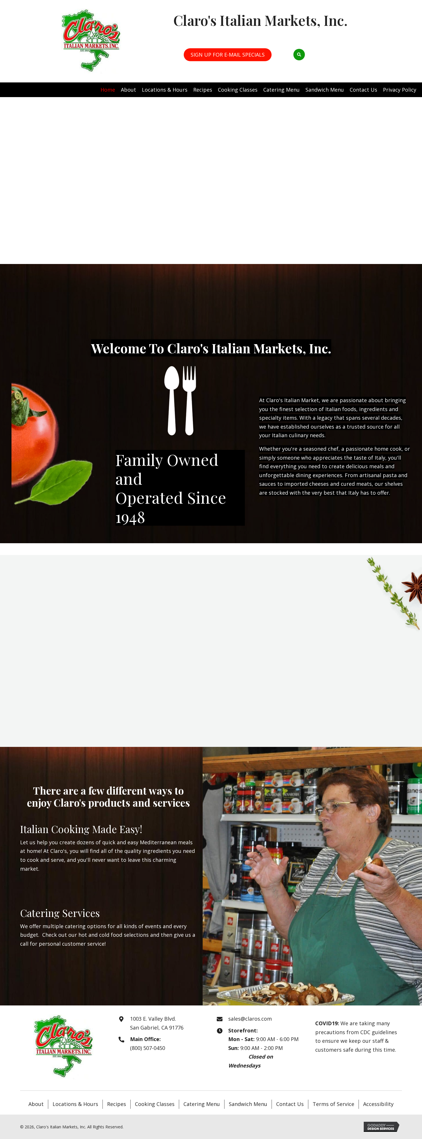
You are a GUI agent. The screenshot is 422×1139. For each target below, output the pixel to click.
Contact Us (290, 1104)
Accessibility (378, 1104)
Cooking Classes (155, 1104)
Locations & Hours (75, 1104)
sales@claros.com (250, 1018)
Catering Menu (201, 1104)
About (36, 1104)
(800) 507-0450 (147, 1047)
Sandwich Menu (248, 1104)
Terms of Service (333, 1104)
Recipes (116, 1104)
